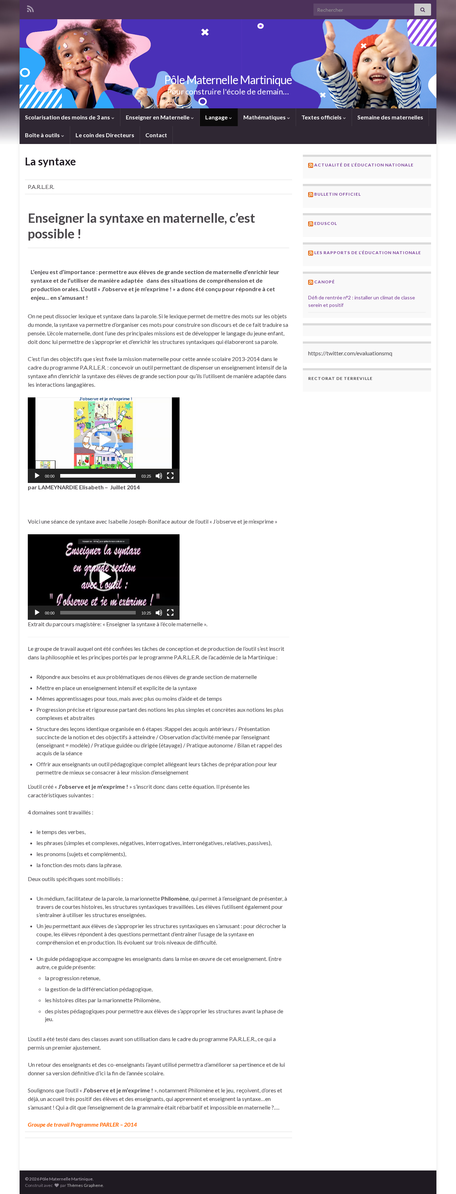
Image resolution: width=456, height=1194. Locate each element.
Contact (156, 135)
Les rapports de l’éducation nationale (367, 252)
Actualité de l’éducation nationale (364, 165)
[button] (103, 440)
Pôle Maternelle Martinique (228, 80)
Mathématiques (265, 117)
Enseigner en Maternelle (158, 117)
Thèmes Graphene (85, 1185)
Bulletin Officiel (337, 194)
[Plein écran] (170, 475)
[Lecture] (37, 475)
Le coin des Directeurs (105, 135)
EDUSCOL (325, 223)
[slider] (98, 476)
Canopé (324, 281)
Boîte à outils (43, 135)
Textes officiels (322, 117)
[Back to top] (440, 1178)
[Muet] (158, 475)
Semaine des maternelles (390, 117)
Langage (217, 117)
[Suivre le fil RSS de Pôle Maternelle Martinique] (30, 7)
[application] (104, 440)
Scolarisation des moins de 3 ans (68, 117)
